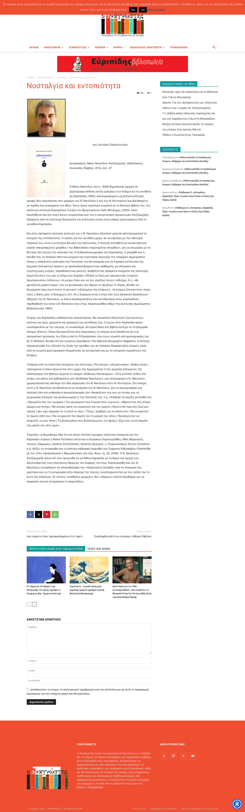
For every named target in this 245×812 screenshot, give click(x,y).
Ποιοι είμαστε (140, 808)
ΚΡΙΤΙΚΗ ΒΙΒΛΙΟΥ (45, 77)
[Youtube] (192, 756)
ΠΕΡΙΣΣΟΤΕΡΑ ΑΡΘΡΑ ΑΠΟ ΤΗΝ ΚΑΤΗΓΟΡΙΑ (56, 549)
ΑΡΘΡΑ (117, 47)
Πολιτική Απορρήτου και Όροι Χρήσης (199, 808)
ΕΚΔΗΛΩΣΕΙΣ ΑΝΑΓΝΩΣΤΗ (146, 47)
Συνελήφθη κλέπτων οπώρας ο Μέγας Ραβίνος (123, 536)
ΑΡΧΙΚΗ (34, 47)
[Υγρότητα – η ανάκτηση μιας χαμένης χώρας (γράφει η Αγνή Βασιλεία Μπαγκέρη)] (89, 569)
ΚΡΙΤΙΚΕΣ (61, 77)
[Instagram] (173, 755)
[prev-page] (29, 604)
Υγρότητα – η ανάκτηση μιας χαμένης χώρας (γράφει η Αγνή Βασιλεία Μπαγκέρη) (87, 590)
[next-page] (34, 604)
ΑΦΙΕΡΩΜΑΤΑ (52, 47)
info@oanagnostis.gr (105, 794)
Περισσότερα (95, 787)
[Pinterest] (46, 514)
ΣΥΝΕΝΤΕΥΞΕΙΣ (78, 47)
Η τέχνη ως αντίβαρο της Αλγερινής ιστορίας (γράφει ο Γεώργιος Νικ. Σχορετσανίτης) (44, 590)
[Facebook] (30, 514)
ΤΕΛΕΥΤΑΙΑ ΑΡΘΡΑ (98, 549)
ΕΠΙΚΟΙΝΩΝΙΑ (178, 47)
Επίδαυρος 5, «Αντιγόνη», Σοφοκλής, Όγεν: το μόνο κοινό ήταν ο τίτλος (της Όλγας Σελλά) (188, 196)
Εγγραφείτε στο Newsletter (163, 808)
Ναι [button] (133, 9)
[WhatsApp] (55, 514)
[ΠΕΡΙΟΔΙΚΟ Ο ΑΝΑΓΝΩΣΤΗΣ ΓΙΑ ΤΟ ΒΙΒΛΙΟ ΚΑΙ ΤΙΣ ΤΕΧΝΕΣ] (122, 24)
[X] (38, 514)
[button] (214, 47)
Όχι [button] (143, 9)
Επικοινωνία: (85, 794)
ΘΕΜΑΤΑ (100, 47)
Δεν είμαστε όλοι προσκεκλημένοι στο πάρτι (55, 536)
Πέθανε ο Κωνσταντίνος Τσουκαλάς (183, 134)
